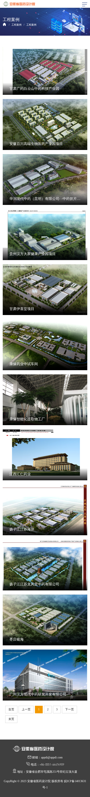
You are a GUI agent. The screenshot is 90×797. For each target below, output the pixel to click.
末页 (11, 719)
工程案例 (17, 24)
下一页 (69, 709)
